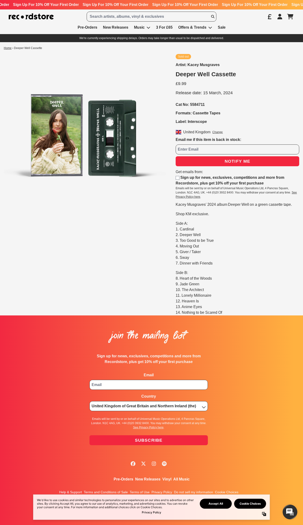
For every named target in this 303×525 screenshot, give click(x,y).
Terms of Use (140, 492)
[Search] (212, 17)
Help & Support (70, 492)
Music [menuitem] (139, 27)
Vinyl (166, 479)
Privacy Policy (162, 492)
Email (149, 375)
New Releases (147, 479)
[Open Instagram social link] (154, 463)
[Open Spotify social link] (164, 463)
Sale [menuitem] (222, 27)
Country (148, 396)
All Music (181, 479)
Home (8, 48)
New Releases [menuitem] (115, 27)
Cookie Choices (226, 492)
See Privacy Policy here (148, 427)
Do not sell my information (193, 492)
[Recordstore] (31, 16)
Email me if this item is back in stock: (208, 140)
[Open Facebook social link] (133, 463)
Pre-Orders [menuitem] (87, 27)
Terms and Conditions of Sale (106, 492)
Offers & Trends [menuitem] (192, 27)
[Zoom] (85, 135)
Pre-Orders (123, 479)
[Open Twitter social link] (143, 463)
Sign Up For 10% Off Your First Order (46, 5)
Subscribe (149, 440)
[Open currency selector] (269, 16)
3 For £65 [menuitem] (164, 27)
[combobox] (151, 17)
